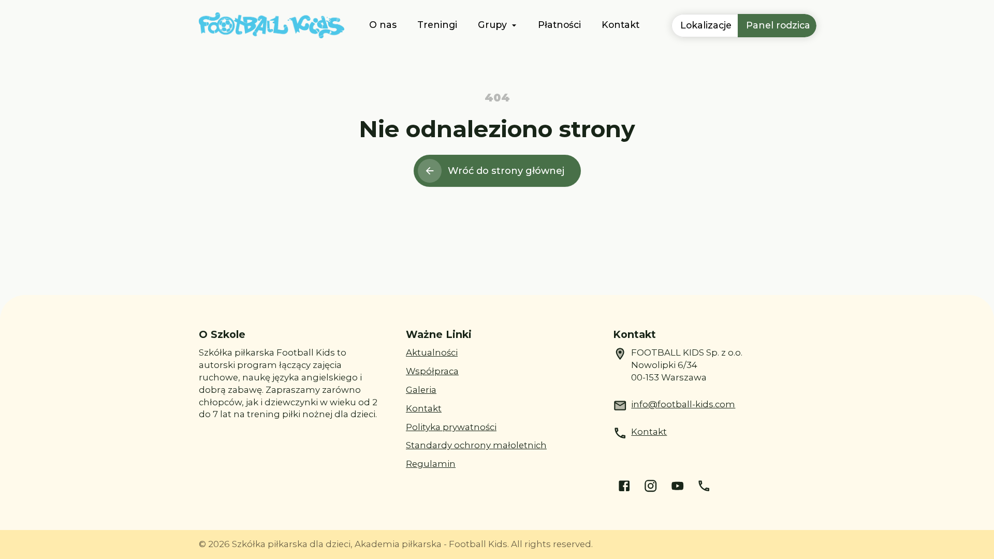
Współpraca (432, 371)
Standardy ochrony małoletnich (476, 445)
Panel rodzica (778, 25)
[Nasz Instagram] (650, 486)
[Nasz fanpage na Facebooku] (624, 486)
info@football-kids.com (683, 404)
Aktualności (432, 352)
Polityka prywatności (451, 427)
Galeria (421, 390)
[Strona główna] (271, 25)
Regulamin (431, 464)
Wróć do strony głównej (506, 170)
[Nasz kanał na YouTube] (677, 486)
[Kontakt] (704, 486)
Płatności (559, 24)
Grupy (492, 24)
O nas (383, 24)
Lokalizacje (706, 25)
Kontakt (620, 24)
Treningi (437, 24)
